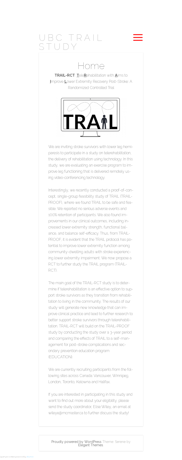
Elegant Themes (90, 445)
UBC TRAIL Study (71, 42)
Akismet (30, 456)
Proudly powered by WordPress (76, 442)
